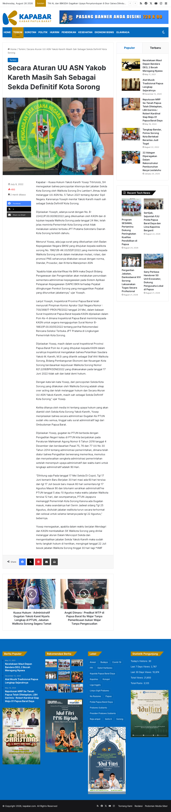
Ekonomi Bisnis (104, 32)
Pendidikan (69, 32)
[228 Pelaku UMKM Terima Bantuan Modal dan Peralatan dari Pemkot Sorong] (64, 688)
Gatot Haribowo (105, 668)
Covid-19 (116, 662)
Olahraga (122, 32)
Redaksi (139, 806)
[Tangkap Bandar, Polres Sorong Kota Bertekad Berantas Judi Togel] (131, 134)
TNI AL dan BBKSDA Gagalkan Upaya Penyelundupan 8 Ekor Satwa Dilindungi (88, 3)
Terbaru (155, 47)
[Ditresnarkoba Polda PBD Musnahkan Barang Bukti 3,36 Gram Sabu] (51, 687)
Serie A (108, 719)
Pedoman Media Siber (156, 806)
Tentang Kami (125, 806)
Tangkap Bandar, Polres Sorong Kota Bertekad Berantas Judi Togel (152, 136)
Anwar (93, 662)
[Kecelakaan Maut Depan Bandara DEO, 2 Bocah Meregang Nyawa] (131, 65)
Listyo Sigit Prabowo (99, 690)
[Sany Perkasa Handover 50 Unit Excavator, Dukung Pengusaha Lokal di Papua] (153, 261)
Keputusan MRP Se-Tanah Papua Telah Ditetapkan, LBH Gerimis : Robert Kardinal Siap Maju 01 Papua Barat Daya (152, 110)
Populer (129, 47)
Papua (109, 696)
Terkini (17, 32)
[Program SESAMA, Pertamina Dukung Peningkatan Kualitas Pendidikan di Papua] (131, 207)
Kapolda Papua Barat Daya (102, 673)
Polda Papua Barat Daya (101, 702)
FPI (91, 668)
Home (7, 32)
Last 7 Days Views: (141, 666)
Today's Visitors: (139, 661)
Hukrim (54, 32)
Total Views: (137, 677)
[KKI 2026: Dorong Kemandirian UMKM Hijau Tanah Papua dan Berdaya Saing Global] (77, 676)
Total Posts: (137, 683)
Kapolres (94, 679)
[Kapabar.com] (27, 17)
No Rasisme (95, 696)
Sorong (119, 719)
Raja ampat (95, 719)
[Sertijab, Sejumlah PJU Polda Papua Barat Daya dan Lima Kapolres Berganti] (153, 203)
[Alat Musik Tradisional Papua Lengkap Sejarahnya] (131, 84)
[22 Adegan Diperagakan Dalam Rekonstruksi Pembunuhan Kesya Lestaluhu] (131, 157)
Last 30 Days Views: (141, 672)
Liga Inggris (95, 685)
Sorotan (30, 32)
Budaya (104, 662)
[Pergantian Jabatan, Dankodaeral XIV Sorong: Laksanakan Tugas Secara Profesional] (131, 260)
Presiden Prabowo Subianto (103, 713)
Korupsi (106, 679)
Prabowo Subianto (98, 707)
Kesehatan (85, 32)
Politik (43, 32)
